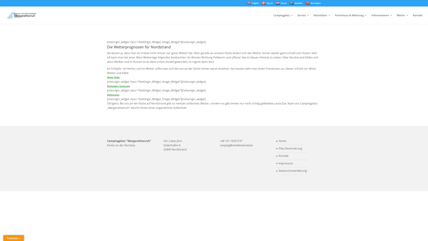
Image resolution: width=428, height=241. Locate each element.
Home (282, 141)
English (255, 3)
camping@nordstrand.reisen (236, 145)
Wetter (401, 15)
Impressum (286, 163)
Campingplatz (281, 15)
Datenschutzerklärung (293, 171)
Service (301, 15)
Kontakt (418, 15)
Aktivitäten (320, 15)
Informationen (380, 15)
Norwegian (315, 3)
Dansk (270, 3)
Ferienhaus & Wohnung (349, 15)
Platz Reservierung (290, 148)
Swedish (299, 3)
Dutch (284, 3)
